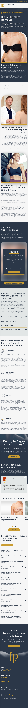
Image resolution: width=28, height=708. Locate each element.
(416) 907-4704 (11, 1)
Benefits (21, 85)
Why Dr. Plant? (7, 85)
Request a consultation (22, 1)
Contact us (14, 456)
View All (14, 529)
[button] (12, 526)
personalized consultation (20, 355)
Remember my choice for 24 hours (14, 268)
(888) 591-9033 (6, 670)
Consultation (7, 88)
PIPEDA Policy (13, 698)
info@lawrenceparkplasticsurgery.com (9, 671)
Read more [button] (14, 491)
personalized (15, 202)
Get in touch (14, 645)
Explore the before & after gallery (14, 283)
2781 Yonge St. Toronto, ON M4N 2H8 (9, 689)
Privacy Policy (5, 698)
